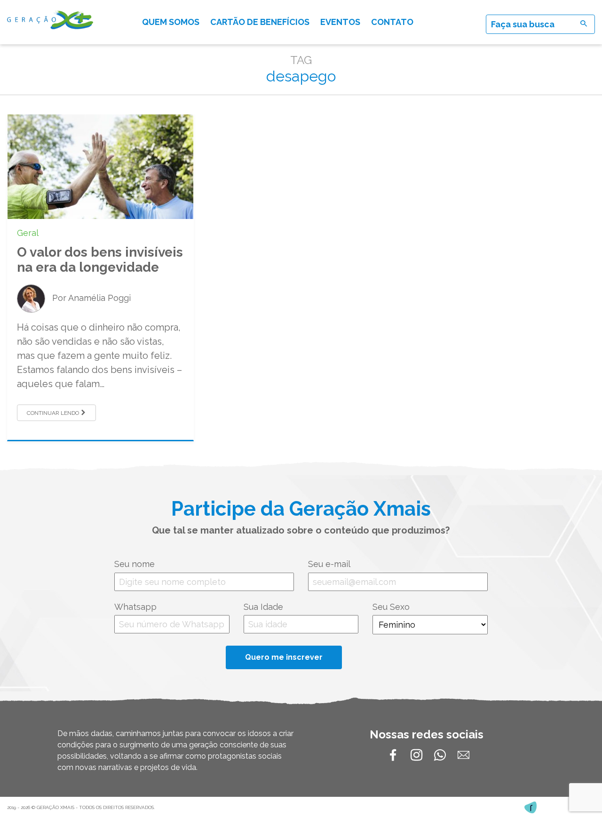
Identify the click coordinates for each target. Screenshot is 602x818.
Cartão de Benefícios (259, 22)
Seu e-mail (329, 563)
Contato (392, 22)
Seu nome (134, 563)
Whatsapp (135, 606)
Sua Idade (263, 606)
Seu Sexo (391, 606)
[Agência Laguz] (530, 807)
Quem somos (170, 22)
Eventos (340, 22)
